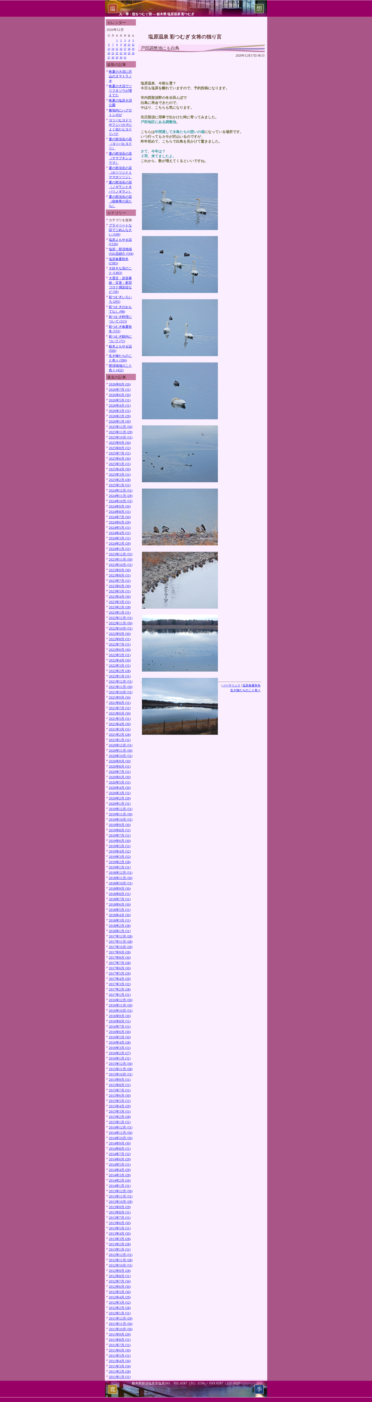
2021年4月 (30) (120, 724)
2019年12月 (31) (120, 809)
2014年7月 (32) (120, 1154)
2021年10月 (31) (120, 692)
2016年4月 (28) (120, 1042)
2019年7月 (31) (120, 835)
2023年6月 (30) (120, 586)
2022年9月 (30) (120, 634)
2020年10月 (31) (120, 756)
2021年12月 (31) (120, 681)
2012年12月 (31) (120, 1255)
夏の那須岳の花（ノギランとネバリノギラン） (120, 186)
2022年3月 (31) (120, 666)
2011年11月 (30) (120, 1324)
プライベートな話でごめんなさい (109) (120, 229)
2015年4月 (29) (120, 1106)
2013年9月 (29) (120, 1207)
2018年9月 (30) (120, 888)
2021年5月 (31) (120, 719)
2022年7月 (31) (120, 644)
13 (109, 49)
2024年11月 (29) (120, 496)
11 (129, 44)
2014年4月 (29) (120, 1170)
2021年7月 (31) (120, 708)
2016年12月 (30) (120, 1000)
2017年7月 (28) (120, 963)
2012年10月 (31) (120, 1265)
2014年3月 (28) (120, 1175)
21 (113, 53)
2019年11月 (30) (120, 814)
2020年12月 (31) (120, 745)
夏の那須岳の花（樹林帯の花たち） (120, 201)
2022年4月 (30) (120, 660)
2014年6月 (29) (120, 1159)
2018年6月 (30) (120, 904)
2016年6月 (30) (120, 1032)
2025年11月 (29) (120, 432)
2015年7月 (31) (120, 1090)
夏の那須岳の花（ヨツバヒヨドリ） (120, 143)
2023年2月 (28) (120, 607)
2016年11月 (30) (120, 1005)
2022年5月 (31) (120, 655)
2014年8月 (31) (120, 1149)
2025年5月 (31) (120, 464)
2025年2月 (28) (120, 480)
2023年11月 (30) (120, 559)
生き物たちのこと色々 (245, 690)
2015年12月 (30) (120, 1064)
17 (125, 49)
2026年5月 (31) (120, 400)
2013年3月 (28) (120, 1239)
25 (129, 53)
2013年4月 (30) (120, 1233)
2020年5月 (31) (120, 782)
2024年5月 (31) (120, 528)
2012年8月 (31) (120, 1276)
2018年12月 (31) (120, 873)
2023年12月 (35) (120, 554)
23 (121, 53)
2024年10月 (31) (120, 501)
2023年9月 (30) (120, 570)
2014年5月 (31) (120, 1164)
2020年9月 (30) (120, 761)
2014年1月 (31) (120, 1186)
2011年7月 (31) (120, 1345)
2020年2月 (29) (120, 798)
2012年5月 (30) (120, 1292)
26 (133, 53)
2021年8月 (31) (120, 703)
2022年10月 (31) (120, 628)
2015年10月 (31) (120, 1074)
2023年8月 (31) (120, 575)
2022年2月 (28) (120, 671)
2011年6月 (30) (120, 1350)
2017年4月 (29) (120, 979)
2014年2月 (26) (120, 1180)
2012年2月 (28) (120, 1308)
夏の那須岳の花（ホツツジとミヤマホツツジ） (120, 172)
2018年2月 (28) (120, 926)
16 (121, 49)
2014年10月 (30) (120, 1138)
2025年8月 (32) (120, 448)
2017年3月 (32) (120, 984)
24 (125, 53)
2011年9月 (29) (120, 1334)
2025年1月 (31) (120, 485)
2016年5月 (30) (120, 1037)
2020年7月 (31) (120, 772)
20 (109, 53)
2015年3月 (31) (120, 1111)
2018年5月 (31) (120, 910)
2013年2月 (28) (120, 1244)
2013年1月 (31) (120, 1249)
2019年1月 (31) (120, 867)
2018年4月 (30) (120, 915)
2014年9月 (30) (120, 1143)
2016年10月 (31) (120, 1011)
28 (113, 57)
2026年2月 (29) (120, 416)
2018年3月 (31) (120, 920)
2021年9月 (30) (120, 697)
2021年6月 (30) (120, 713)
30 (121, 57)
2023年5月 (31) (120, 591)
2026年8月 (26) (120, 384)
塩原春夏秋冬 (251, 685)
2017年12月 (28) (120, 936)
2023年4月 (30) (120, 597)
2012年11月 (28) (120, 1260)
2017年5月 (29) (120, 973)
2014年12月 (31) (120, 1127)
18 (129, 49)
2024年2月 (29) (120, 543)
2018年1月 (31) (120, 931)
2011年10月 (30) (120, 1329)
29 (117, 57)
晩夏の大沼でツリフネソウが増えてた (120, 90)
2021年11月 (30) (120, 687)
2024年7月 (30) (120, 517)
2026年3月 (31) (120, 411)
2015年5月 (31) (120, 1101)
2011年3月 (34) (120, 1366)
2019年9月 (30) (120, 825)
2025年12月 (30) (120, 427)
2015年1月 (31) (120, 1122)
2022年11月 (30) (120, 623)
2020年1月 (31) (120, 804)
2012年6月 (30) (120, 1287)
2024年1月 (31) (120, 549)
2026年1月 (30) (120, 421)
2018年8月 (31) (120, 894)
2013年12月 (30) (120, 1191)
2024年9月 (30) (120, 506)
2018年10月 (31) (120, 883)
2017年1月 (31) (120, 995)
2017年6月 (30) (120, 968)
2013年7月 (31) (120, 1218)
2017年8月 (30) (120, 957)
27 (109, 57)
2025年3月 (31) (120, 474)
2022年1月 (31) (120, 676)
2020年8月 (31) (120, 766)
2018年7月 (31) (120, 899)
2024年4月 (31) (120, 533)
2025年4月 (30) (120, 469)
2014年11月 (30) (120, 1133)
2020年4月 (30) (120, 788)
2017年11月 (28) (120, 942)
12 (133, 44)
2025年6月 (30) (120, 459)
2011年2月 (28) (120, 1371)
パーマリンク (231, 685)
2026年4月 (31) (120, 405)
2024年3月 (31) (120, 538)
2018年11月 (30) (120, 878)
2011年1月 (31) (120, 1377)
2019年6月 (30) (120, 841)
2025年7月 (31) (120, 453)
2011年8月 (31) (120, 1340)
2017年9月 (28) (120, 952)
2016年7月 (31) (120, 1026)
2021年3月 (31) (120, 729)
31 (125, 57)
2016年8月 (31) (120, 1021)
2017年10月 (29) (120, 947)
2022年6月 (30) (120, 650)
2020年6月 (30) (120, 777)
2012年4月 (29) (120, 1297)
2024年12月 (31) (120, 490)
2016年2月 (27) (120, 1053)
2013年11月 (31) (120, 1196)
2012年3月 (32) (120, 1302)
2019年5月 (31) (120, 846)
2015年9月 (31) (120, 1080)
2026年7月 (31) (120, 390)
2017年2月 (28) (120, 989)
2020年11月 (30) (120, 750)
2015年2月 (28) (120, 1117)
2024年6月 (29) (120, 522)
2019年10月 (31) (120, 819)
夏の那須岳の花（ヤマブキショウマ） (120, 158)
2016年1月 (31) (120, 1058)
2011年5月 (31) (120, 1356)
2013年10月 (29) (120, 1202)
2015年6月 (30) (120, 1095)
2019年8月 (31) (120, 830)
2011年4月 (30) (120, 1361)
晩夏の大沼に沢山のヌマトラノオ (120, 76)
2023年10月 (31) (120, 565)
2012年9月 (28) (120, 1271)
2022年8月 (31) (120, 639)
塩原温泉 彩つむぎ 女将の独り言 (185, 36)
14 (113, 49)
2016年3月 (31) (120, 1048)
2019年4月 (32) (120, 851)
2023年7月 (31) (120, 581)
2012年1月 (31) (120, 1313)
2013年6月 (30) (120, 1223)
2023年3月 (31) (120, 602)
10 (125, 44)
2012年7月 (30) (120, 1281)
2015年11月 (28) (120, 1069)
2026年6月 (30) (120, 395)
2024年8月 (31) (120, 512)
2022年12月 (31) (120, 618)
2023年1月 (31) (120, 612)
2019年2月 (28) (120, 862)
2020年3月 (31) (120, 793)
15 (117, 49)
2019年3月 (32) (120, 857)
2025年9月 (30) (120, 443)
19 (133, 49)
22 (117, 53)
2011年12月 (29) (120, 1318)
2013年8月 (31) (120, 1212)
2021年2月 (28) (120, 735)
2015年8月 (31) (120, 1085)
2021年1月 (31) (120, 740)
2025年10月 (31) (120, 437)
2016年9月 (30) (120, 1016)
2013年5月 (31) (120, 1228)
